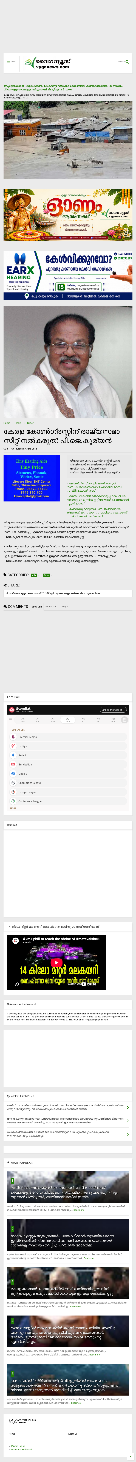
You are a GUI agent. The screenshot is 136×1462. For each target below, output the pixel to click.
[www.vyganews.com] (47, 70)
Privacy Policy (18, 1446)
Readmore (78, 1210)
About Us (72, 1434)
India (18, 423)
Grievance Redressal (21, 1449)
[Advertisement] (68, 28)
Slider (30, 423)
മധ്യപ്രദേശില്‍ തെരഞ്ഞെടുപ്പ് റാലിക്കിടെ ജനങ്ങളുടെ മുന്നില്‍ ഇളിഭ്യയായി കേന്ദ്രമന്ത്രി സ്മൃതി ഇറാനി (98, 499)
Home (7, 423)
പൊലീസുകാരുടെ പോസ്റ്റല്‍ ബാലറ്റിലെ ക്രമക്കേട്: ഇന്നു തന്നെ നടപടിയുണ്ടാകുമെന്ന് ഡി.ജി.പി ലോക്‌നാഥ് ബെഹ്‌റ (97, 512)
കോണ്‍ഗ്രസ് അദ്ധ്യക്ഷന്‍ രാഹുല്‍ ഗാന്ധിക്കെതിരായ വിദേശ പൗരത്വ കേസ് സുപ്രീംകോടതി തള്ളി (94, 487)
